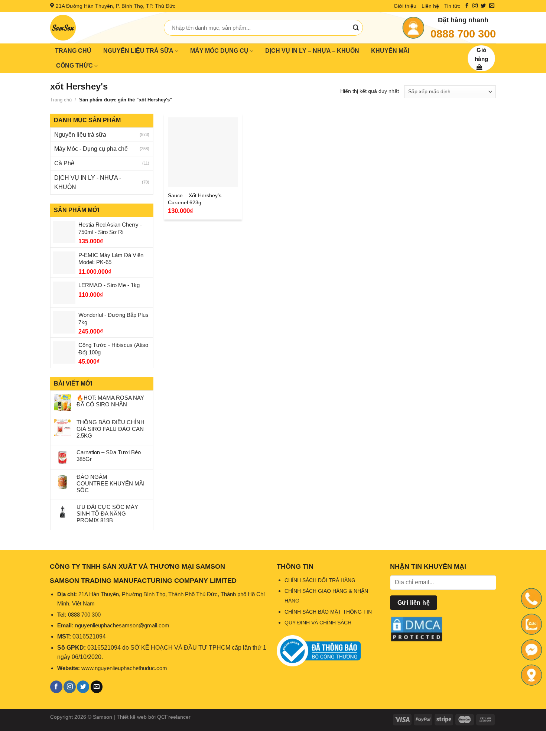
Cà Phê (64, 163)
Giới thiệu (405, 6)
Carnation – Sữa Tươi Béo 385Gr (109, 455)
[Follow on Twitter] (483, 6)
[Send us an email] (491, 6)
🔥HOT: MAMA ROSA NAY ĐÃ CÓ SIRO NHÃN (110, 400)
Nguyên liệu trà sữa (80, 134)
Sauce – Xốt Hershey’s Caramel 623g (194, 198)
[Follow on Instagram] (475, 6)
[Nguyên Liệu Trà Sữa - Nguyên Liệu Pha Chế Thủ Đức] (101, 27)
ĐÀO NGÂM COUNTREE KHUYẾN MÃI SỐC (110, 483)
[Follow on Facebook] (466, 6)
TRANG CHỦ (73, 51)
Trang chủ (61, 100)
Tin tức (452, 6)
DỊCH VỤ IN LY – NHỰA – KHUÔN (312, 51)
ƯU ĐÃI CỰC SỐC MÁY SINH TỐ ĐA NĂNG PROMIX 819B (107, 513)
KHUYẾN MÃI (390, 51)
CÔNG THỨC (74, 65)
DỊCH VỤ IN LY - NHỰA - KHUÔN (87, 183)
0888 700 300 (463, 34)
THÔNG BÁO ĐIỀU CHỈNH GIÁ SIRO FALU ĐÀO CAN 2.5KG (110, 429)
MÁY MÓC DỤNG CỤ (219, 51)
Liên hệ (430, 6)
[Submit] (356, 28)
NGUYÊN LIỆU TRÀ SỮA (138, 51)
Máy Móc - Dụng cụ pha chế (91, 149)
